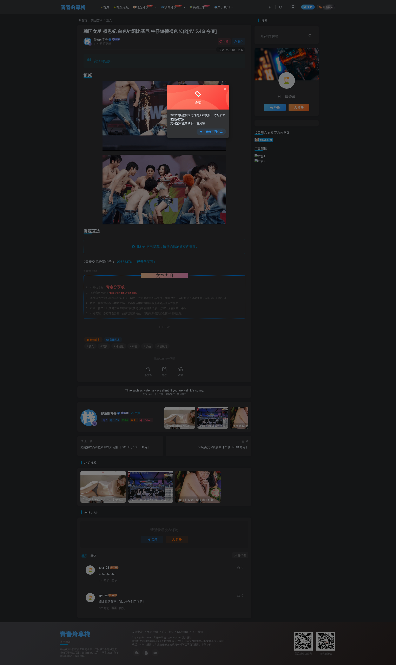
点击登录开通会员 (211, 132)
